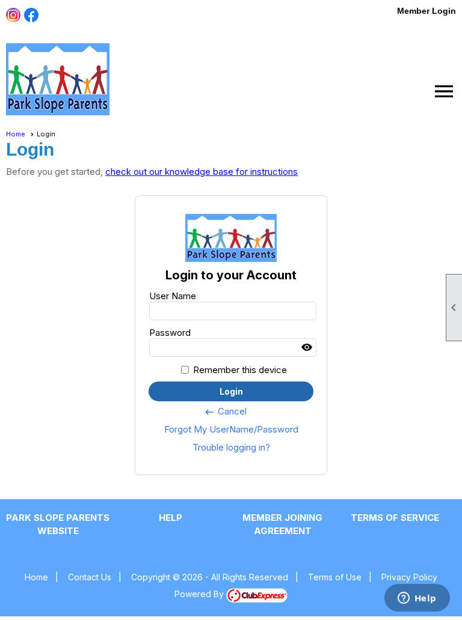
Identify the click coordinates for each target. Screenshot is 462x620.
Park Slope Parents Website (57, 524)
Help (170, 517)
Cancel (225, 412)
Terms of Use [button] (335, 577)
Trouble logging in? (231, 447)
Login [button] (231, 391)
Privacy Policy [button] (409, 577)
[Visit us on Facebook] (31, 15)
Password (170, 332)
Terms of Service (395, 517)
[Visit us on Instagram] (13, 15)
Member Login (426, 11)
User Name (172, 296)
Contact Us (89, 577)
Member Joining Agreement (282, 524)
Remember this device (240, 369)
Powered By (200, 594)
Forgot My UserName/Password (231, 429)
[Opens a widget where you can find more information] (417, 599)
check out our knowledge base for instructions (201, 171)
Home (15, 134)
